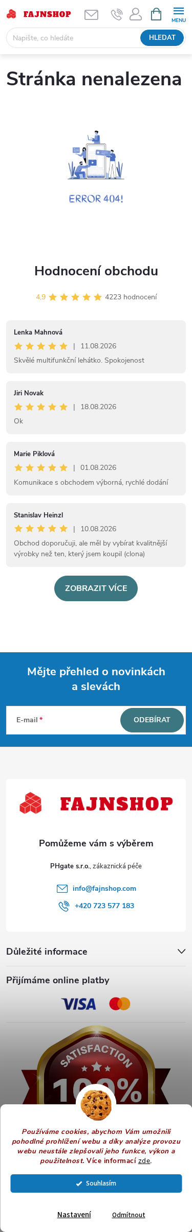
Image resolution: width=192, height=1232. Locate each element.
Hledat (162, 37)
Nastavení (74, 1215)
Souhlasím (101, 1183)
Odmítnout (128, 1215)
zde (144, 1161)
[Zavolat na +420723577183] (117, 14)
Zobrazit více (96, 588)
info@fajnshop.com (104, 888)
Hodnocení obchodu (96, 271)
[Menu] (178, 13)
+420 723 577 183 (104, 906)
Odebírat (152, 720)
